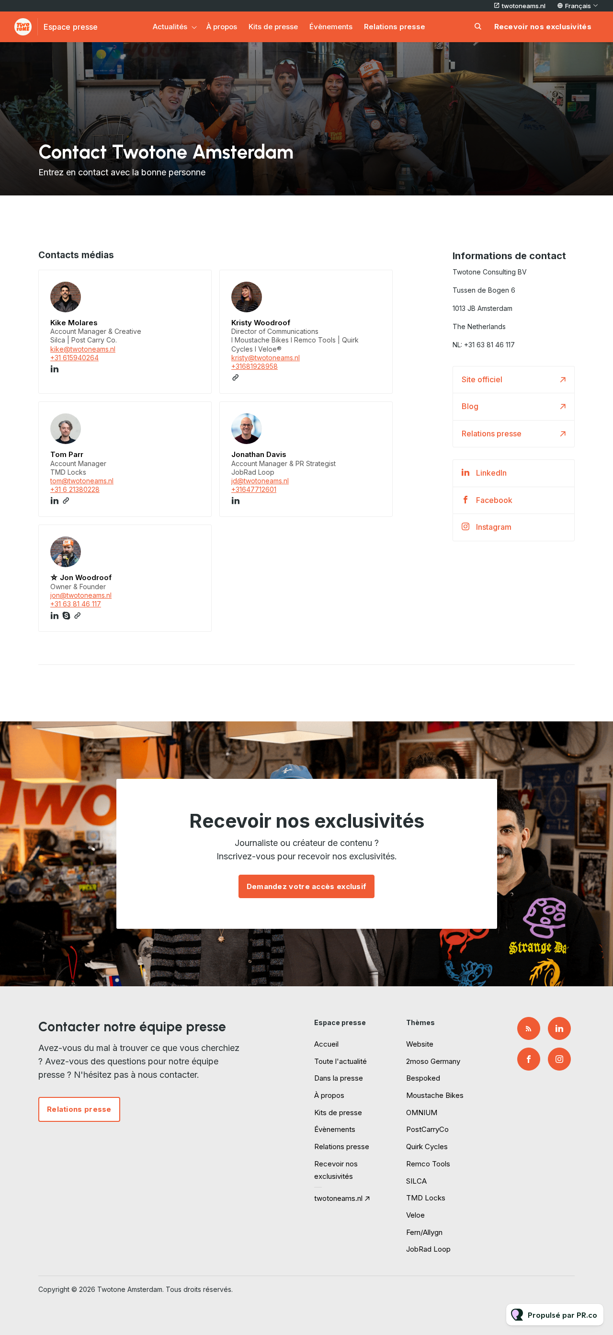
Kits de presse (273, 26)
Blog (470, 406)
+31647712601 (253, 489)
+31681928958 (254, 366)
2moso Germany (433, 1061)
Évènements (330, 26)
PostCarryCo (427, 1129)
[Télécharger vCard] (194, 286)
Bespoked (423, 1078)
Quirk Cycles (427, 1146)
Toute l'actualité (340, 1061)
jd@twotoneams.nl (260, 481)
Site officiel (482, 379)
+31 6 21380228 (75, 489)
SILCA (416, 1181)
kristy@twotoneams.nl (265, 358)
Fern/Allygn (424, 1232)
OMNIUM (421, 1112)
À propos (221, 26)
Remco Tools (428, 1163)
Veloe (415, 1215)
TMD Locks (425, 1197)
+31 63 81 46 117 (75, 604)
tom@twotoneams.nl (82, 481)
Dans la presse (338, 1078)
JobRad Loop (428, 1249)
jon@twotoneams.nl (81, 595)
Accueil (326, 1044)
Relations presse (394, 26)
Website (419, 1044)
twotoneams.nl (523, 6)
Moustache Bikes (435, 1095)
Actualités (170, 26)
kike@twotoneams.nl (82, 349)
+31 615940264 (74, 358)
